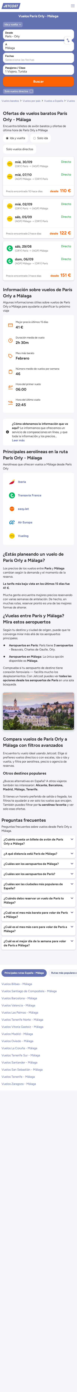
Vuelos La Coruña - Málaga (19, 1048)
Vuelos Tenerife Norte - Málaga (22, 1019)
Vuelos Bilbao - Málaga (16, 984)
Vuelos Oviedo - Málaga (17, 1041)
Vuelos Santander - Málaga (19, 1062)
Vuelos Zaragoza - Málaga (18, 1084)
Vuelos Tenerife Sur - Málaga (20, 1055)
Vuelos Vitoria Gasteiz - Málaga (22, 1027)
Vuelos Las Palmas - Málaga (19, 1012)
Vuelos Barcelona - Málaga (19, 998)
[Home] (11, 6)
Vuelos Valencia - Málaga (18, 1005)
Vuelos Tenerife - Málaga (18, 1076)
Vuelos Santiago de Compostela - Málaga (29, 991)
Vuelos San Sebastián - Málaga (22, 1069)
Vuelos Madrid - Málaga (17, 1034)
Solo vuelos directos (19, 149)
